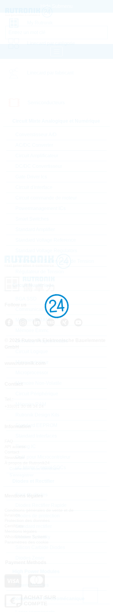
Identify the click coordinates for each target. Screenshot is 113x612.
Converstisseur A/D (36, 134)
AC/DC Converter (34, 145)
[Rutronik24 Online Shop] (33, 12)
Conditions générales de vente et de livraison (39, 512)
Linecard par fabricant (50, 72)
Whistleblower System (25, 536)
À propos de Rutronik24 (27, 462)
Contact (12, 452)
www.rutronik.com (25, 363)
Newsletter (15, 457)
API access (15, 446)
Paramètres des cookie (27, 542)
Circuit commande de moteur (46, 197)
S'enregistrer (21, 474)
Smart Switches (32, 218)
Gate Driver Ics (31, 176)
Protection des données (27, 520)
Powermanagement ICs (40, 208)
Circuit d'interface (33, 187)
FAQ (9, 441)
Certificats (14, 525)
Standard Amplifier (35, 229)
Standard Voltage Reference (45, 240)
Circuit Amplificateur (36, 155)
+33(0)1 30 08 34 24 (24, 406)
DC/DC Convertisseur (38, 166)
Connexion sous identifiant (34, 468)
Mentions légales (21, 531)
